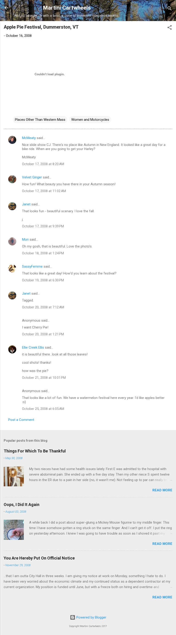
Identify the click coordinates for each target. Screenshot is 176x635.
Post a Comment (21, 420)
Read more (162, 490)
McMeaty (29, 138)
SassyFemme (32, 266)
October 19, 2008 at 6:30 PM (43, 280)
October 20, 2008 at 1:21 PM (43, 334)
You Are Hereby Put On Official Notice (39, 558)
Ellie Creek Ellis (33, 347)
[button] (169, 28)
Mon (25, 239)
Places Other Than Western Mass (40, 120)
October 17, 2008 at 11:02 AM (44, 191)
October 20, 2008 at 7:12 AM (43, 307)
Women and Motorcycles (90, 120)
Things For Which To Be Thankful (35, 451)
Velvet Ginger (32, 177)
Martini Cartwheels (67, 8)
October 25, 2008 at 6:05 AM (43, 409)
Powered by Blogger (90, 617)
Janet (26, 204)
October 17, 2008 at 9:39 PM (43, 226)
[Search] (169, 9)
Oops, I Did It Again (21, 504)
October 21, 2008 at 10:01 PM (44, 378)
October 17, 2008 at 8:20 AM (43, 164)
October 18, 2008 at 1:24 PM (43, 253)
